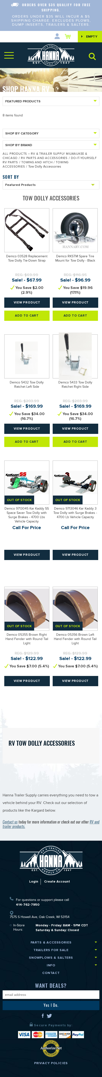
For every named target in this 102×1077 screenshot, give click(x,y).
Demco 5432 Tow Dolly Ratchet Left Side (27, 385)
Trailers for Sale (51, 950)
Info (51, 965)
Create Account (57, 881)
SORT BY (11, 177)
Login (33, 881)
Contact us (10, 821)
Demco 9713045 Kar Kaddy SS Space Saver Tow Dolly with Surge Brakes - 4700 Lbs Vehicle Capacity (27, 515)
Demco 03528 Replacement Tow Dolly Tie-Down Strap (26, 259)
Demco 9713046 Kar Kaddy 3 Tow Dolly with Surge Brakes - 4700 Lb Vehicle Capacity (75, 513)
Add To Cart (27, 316)
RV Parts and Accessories (44, 158)
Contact (51, 973)
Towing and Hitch (36, 163)
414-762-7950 (27, 905)
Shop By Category (21, 133)
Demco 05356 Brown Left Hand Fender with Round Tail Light (75, 639)
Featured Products (23, 101)
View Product (27, 302)
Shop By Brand (18, 145)
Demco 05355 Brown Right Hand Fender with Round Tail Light (26, 639)
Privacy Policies (51, 1063)
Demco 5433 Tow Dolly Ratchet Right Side (75, 385)
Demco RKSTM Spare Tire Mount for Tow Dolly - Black (75, 259)
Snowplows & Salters (51, 958)
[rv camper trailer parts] (51, 860)
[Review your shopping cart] (69, 36)
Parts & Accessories (51, 942)
